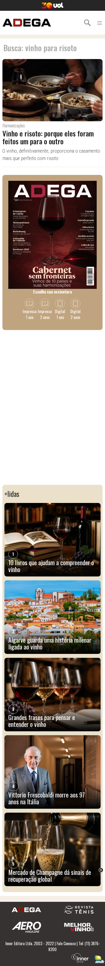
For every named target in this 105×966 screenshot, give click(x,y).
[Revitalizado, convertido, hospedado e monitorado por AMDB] (99, 959)
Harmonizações (13, 125)
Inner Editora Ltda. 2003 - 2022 (29, 943)
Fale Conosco (66, 943)
